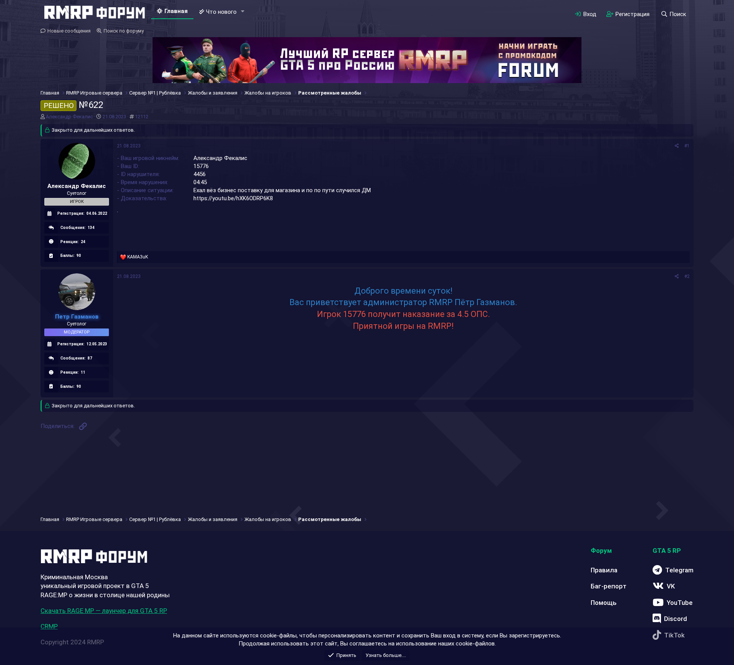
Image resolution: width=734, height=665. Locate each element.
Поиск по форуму (124, 31)
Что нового (221, 11)
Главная (176, 11)
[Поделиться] (677, 146)
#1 (687, 146)
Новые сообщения (69, 31)
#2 (687, 276)
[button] (242, 12)
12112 (141, 116)
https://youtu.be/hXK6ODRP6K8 (233, 198)
